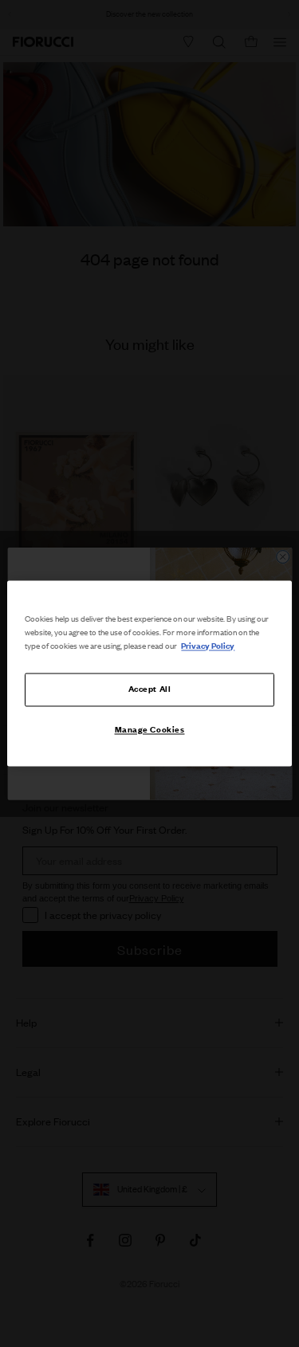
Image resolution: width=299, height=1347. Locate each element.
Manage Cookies (150, 730)
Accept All (149, 689)
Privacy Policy (207, 646)
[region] (149, 673)
